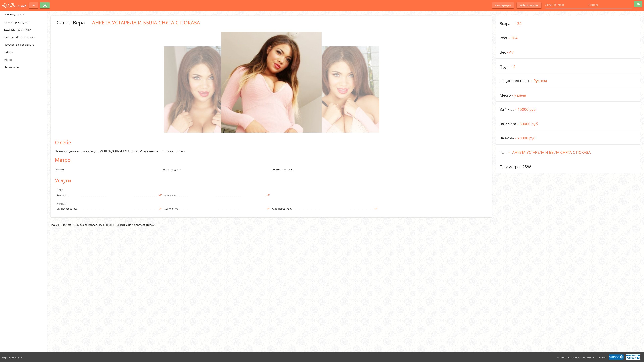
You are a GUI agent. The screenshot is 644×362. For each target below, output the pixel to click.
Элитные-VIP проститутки (19, 37)
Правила (561, 357)
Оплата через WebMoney (581, 357)
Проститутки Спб (14, 14)
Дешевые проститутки (17, 29)
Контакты (602, 357)
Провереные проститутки (19, 44)
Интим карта (11, 67)
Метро (8, 59)
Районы (9, 52)
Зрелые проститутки (16, 22)
